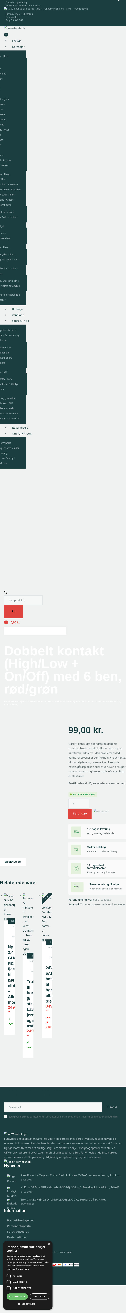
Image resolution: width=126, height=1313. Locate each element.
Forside (8, 701)
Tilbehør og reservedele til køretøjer (55, 701)
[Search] (13, 611)
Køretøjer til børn (23, 701)
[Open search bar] (5, 593)
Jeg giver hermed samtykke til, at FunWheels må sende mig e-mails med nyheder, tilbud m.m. (63, 1116)
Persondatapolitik (19, 1226)
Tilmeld (112, 1107)
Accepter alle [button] (17, 1296)
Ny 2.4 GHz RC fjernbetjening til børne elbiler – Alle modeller (9, 974)
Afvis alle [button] (39, 1296)
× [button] (49, 1244)
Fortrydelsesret (18, 1231)
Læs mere (24, 1268)
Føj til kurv (80, 813)
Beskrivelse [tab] (13, 861)
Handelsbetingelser (20, 1220)
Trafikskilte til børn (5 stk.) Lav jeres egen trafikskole (28, 1003)
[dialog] (27, 1275)
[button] (28, 1304)
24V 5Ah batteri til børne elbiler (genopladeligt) (47, 984)
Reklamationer (17, 1237)
